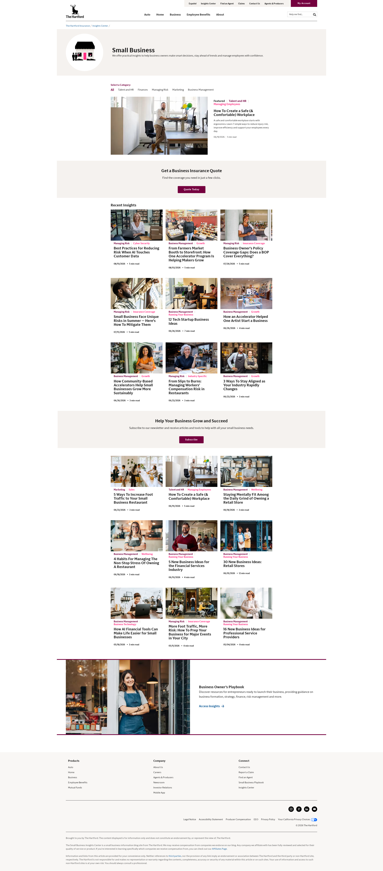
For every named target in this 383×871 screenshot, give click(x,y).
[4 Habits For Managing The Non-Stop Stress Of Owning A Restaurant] (137, 535)
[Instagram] (291, 811)
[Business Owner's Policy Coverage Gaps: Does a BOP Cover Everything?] (246, 225)
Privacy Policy (268, 819)
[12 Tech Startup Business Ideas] (192, 293)
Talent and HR (126, 89)
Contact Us (254, 4)
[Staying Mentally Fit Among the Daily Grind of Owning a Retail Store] (246, 471)
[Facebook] (299, 811)
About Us (158, 767)
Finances (143, 89)
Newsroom (159, 782)
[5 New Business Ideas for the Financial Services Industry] (192, 535)
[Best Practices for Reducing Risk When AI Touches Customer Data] (137, 225)
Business (72, 777)
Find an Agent (246, 777)
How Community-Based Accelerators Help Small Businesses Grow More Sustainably (133, 387)
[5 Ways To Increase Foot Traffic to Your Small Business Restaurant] (137, 471)
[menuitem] (150, 16)
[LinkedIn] (306, 811)
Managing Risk (160, 89)
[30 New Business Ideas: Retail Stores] (246, 535)
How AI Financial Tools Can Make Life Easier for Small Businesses (136, 633)
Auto (70, 767)
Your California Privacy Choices (294, 819)
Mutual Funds (75, 787)
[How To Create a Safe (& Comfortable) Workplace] (192, 471)
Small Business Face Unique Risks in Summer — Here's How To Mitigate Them (136, 321)
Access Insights (209, 706)
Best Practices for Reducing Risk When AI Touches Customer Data (136, 252)
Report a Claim (246, 772)
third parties (175, 856)
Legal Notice (189, 819)
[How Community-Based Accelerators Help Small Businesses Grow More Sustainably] (137, 357)
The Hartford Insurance (78, 26)
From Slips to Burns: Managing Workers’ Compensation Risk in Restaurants (187, 387)
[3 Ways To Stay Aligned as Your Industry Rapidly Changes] (246, 357)
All (112, 89)
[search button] (314, 14)
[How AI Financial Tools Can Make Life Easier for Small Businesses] (137, 603)
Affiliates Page (219, 849)
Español (192, 4)
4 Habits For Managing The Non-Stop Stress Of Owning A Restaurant (136, 563)
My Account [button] (304, 3)
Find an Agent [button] (227, 4)
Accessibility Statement (211, 819)
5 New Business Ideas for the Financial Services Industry (189, 566)
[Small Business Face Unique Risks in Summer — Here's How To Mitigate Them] (137, 293)
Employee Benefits (77, 782)
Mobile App (159, 792)
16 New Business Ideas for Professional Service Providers (244, 633)
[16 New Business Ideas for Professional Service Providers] (246, 603)
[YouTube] (314, 811)
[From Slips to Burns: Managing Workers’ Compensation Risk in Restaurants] (192, 357)
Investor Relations (162, 787)
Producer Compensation (238, 819)
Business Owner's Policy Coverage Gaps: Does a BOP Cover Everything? (246, 252)
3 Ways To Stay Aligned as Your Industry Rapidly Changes (244, 385)
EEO (256, 819)
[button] (147, 16)
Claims (241, 4)
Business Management (201, 89)
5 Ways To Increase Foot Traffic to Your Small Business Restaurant (133, 498)
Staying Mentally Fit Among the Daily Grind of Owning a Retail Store (246, 498)
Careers (157, 772)
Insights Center (208, 4)
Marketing (178, 89)
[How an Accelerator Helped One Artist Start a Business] (246, 293)
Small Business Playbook (251, 782)
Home (71, 772)
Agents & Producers (274, 4)
